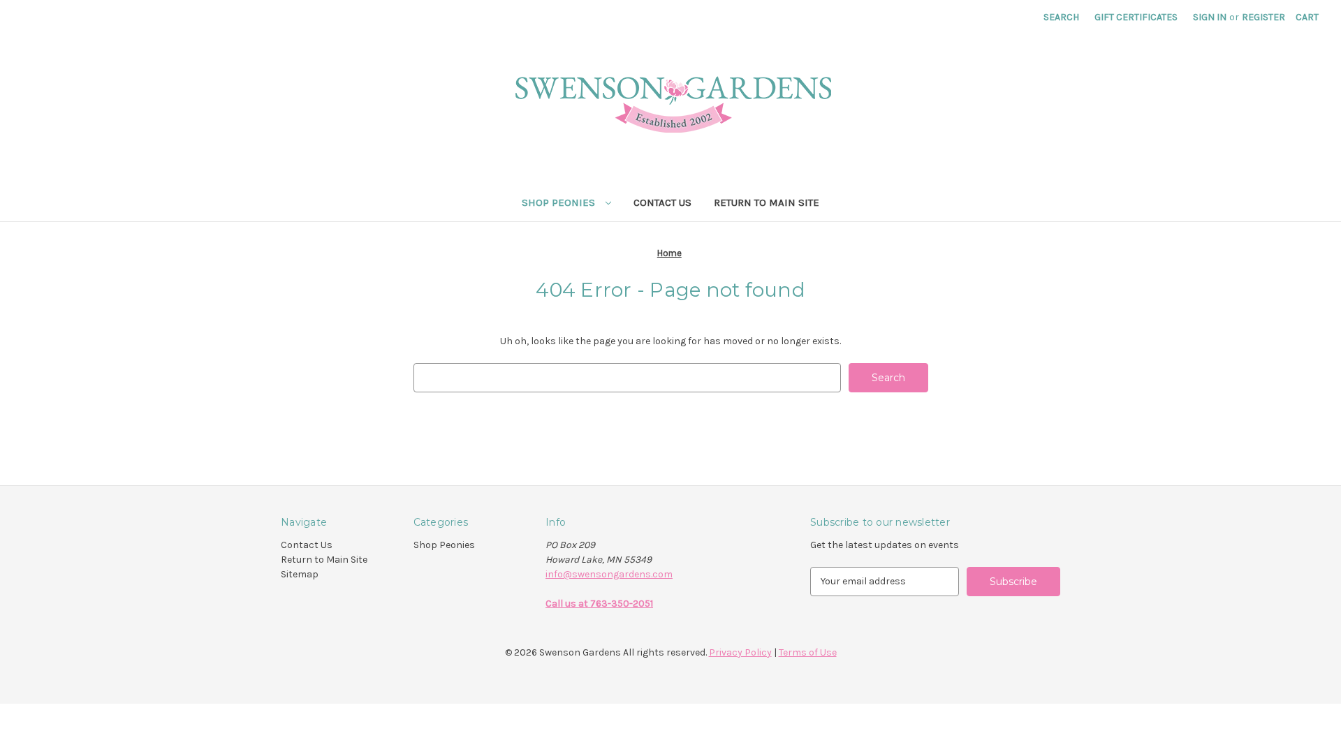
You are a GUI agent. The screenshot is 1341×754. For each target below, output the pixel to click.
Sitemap (299, 574)
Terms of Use (808, 652)
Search (1061, 17)
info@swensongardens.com (609, 574)
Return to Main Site (766, 202)
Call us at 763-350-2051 (599, 603)
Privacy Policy (740, 652)
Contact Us (662, 202)
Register (1263, 17)
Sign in (1209, 17)
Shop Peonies (560, 202)
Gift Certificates (1136, 17)
